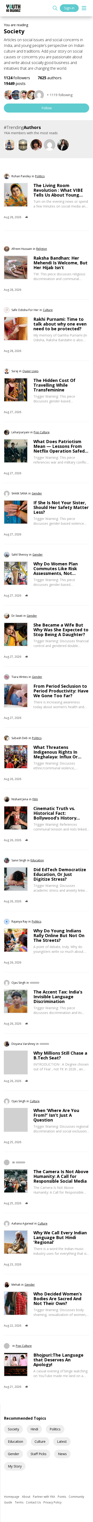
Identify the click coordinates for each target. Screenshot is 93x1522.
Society (13, 1429)
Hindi (34, 1429)
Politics (55, 1429)
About (26, 1497)
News (62, 1454)
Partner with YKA (44, 1497)
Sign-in (69, 8)
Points (62, 1497)
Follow (46, 108)
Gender (13, 1454)
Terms (19, 1502)
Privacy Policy (52, 1502)
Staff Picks (38, 1454)
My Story (15, 1466)
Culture (40, 1441)
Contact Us (33, 1502)
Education (15, 1441)
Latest (62, 1441)
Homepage (12, 1497)
